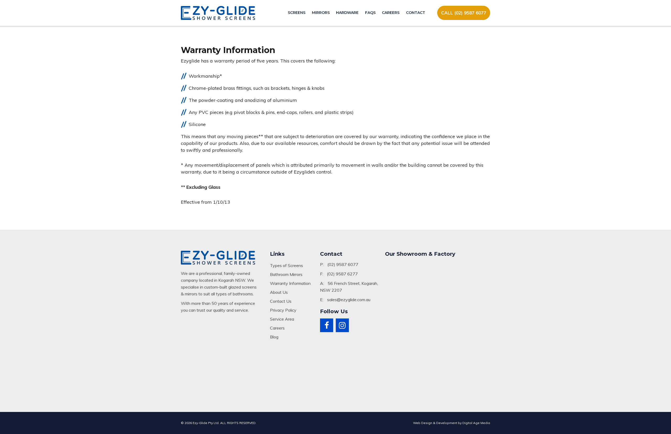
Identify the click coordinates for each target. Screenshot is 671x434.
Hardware (347, 12)
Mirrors (321, 12)
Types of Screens (286, 265)
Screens (296, 12)
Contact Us (280, 301)
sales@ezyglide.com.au (348, 299)
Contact (415, 12)
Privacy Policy (283, 310)
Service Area (282, 319)
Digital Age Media (476, 423)
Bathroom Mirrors (286, 274)
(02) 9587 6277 (342, 273)
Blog (274, 336)
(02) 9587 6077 (342, 264)
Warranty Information (290, 283)
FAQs (370, 12)
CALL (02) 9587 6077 (463, 12)
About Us (279, 292)
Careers (390, 12)
